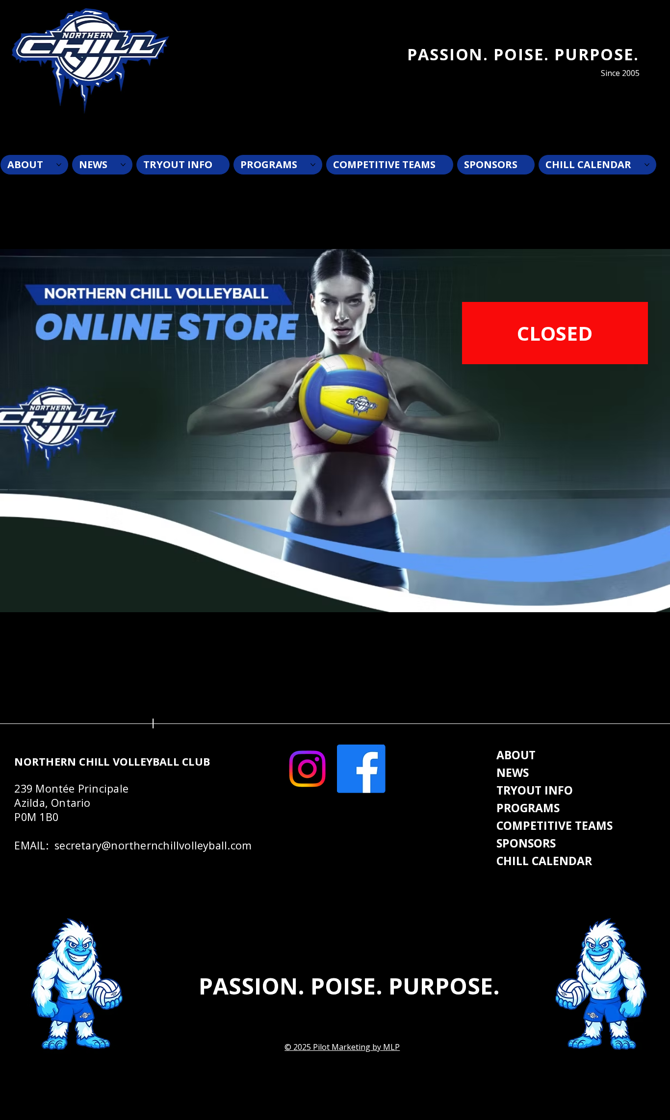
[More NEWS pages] (123, 164)
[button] (555, 333)
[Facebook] (361, 769)
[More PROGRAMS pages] (312, 164)
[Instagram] (307, 769)
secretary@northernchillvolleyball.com (153, 845)
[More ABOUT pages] (58, 164)
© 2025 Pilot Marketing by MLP (342, 1047)
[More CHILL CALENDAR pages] (646, 164)
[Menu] (328, 124)
